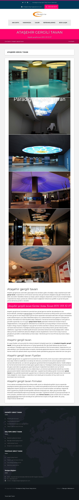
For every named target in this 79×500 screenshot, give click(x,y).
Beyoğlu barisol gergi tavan (15, 440)
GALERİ (37, 22)
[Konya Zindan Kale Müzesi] (39, 153)
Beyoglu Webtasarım (68, 488)
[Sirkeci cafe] (39, 116)
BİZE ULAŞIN (63, 22)
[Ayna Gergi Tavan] (39, 227)
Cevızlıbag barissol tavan (14, 462)
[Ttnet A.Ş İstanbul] (39, 264)
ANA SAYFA (15, 22)
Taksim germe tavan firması (15, 426)
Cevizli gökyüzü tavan (13, 421)
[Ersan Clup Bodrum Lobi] (39, 190)
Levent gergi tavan (12, 457)
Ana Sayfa (8, 41)
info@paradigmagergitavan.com (32, 7)
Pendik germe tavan (13, 418)
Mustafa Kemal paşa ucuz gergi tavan (17, 424)
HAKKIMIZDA (27, 22)
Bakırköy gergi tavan (13, 465)
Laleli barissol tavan (12, 443)
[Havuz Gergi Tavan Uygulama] (39, 78)
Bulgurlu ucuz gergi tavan (14, 446)
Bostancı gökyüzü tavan (14, 438)
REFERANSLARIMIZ (49, 22)
